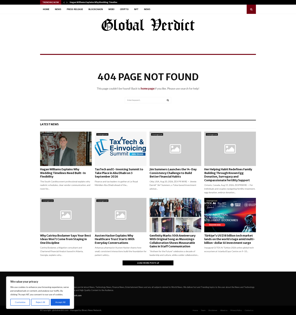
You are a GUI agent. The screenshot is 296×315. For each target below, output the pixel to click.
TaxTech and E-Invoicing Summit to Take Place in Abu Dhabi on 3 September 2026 (119, 173)
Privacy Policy (236, 310)
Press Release (75, 9)
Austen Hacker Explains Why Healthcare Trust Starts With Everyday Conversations (114, 239)
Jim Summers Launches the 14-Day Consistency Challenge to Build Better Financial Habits (173, 173)
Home (46, 9)
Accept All (60, 302)
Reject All (40, 302)
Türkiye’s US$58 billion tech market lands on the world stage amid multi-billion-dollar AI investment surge (229, 239)
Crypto (124, 9)
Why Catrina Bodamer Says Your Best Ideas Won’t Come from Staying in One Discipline (65, 239)
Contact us (249, 310)
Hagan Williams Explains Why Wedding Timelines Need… (98, 2)
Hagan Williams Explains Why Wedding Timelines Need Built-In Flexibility (63, 173)
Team (203, 310)
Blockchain (95, 9)
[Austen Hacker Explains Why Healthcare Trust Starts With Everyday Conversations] (120, 215)
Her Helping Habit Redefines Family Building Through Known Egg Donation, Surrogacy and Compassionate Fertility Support (228, 175)
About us (224, 310)
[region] (40, 292)
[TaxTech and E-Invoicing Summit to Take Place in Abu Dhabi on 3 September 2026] (120, 149)
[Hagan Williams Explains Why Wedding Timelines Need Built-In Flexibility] (66, 149)
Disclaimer (212, 310)
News (58, 9)
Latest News (49, 124)
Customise (20, 302)
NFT (136, 9)
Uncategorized (47, 134)
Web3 (111, 9)
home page (147, 88)
